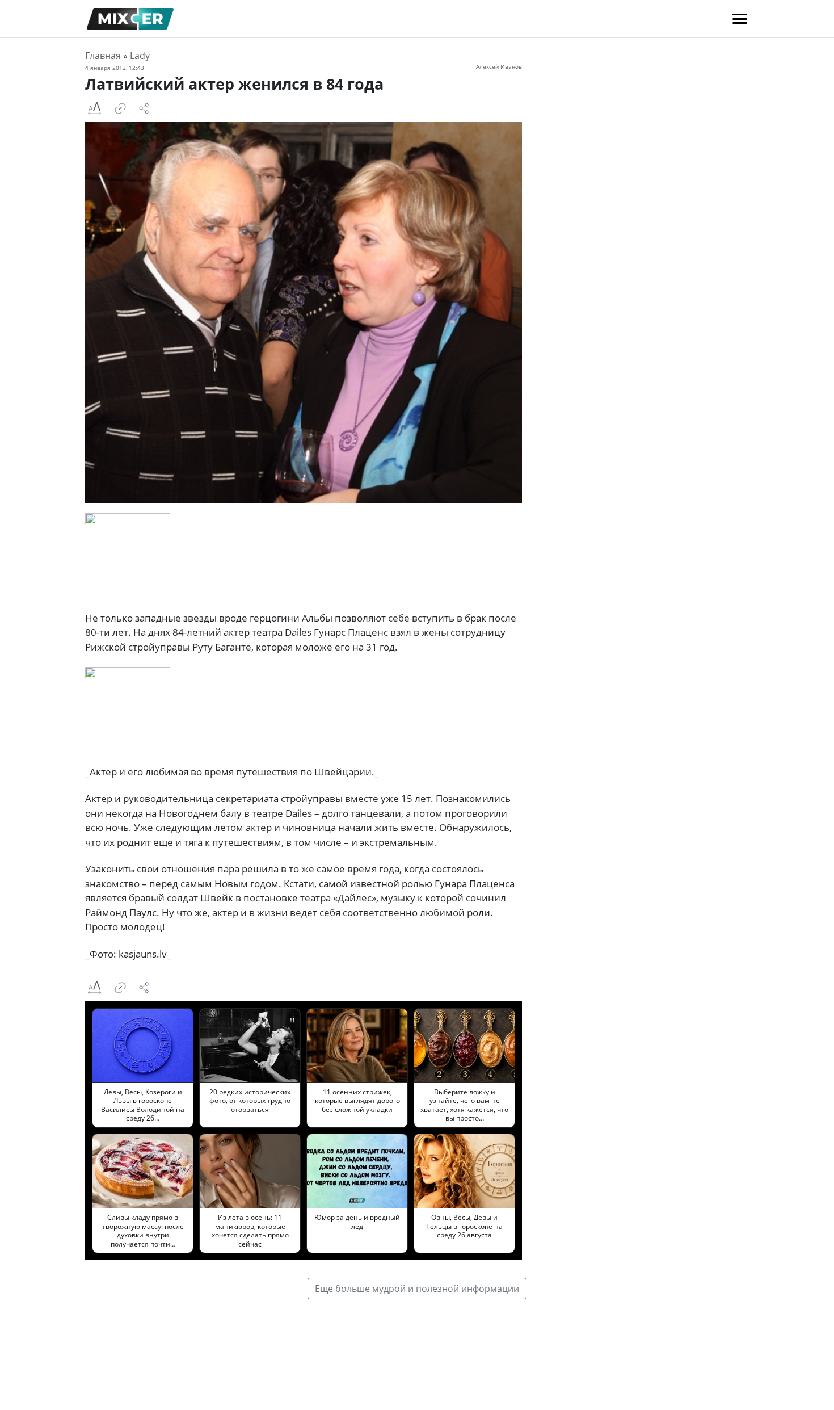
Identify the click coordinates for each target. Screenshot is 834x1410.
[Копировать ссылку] (120, 108)
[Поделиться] (144, 108)
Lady (140, 55)
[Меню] (739, 19)
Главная (103, 55)
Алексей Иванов (499, 66)
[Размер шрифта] (94, 108)
